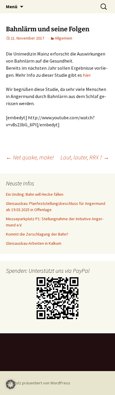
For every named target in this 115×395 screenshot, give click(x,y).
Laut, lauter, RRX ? (84, 157)
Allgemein (63, 38)
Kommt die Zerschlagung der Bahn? (37, 234)
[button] (10, 384)
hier (87, 75)
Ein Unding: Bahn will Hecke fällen (34, 194)
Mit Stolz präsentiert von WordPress (38, 383)
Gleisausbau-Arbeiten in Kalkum (33, 243)
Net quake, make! (30, 157)
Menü (11, 6)
